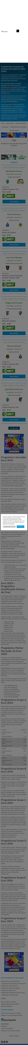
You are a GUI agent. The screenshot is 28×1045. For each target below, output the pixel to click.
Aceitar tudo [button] (20, 526)
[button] (17, 31)
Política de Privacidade (8, 523)
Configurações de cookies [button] (9, 526)
